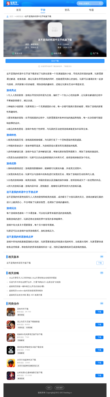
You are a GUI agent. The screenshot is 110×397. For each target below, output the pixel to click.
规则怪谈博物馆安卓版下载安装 (30, 347)
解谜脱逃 (21, 378)
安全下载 (55, 61)
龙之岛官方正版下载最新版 (28, 322)
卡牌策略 (29, 328)
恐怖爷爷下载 (22, 309)
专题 (91, 10)
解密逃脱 (19, 16)
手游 (43, 10)
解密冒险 (21, 315)
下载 (99, 312)
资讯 (67, 10)
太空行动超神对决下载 (26, 360)
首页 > (12, 16)
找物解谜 (21, 340)
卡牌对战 (21, 328)
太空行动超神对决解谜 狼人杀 (28, 366)
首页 (18, 10)
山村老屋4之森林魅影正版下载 (30, 373)
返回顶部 (59, 388)
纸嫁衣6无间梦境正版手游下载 (30, 334)
